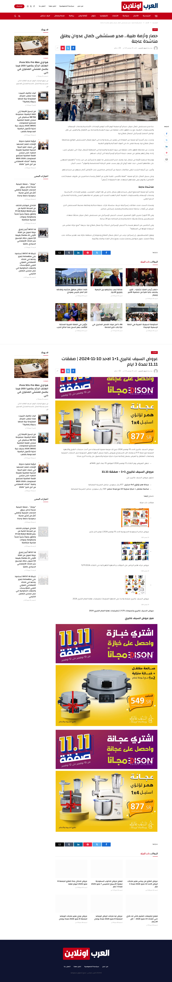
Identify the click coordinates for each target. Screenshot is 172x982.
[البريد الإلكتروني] (166, 159)
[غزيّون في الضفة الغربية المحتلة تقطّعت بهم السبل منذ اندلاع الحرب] (71, 312)
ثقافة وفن (82, 16)
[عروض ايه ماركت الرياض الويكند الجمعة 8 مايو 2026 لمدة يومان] (107, 904)
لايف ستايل (45, 16)
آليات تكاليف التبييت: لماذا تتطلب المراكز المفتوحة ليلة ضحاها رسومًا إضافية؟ (27, 97)
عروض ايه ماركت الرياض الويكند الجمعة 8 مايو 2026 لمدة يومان (108, 917)
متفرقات (154, 352)
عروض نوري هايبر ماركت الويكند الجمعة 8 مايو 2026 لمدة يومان (73, 917)
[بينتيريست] (63, 48)
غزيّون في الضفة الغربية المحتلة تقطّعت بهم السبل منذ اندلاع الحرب (72, 326)
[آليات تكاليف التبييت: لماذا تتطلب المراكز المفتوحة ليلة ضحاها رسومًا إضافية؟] (43, 96)
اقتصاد (115, 16)
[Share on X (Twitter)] (68, 48)
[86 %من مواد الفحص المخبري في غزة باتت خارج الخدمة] (107, 312)
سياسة (126, 16)
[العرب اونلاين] (139, 6)
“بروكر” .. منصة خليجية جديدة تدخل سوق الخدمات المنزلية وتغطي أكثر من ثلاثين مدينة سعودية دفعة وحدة (25, 190)
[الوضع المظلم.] (15, 16)
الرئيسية (146, 16)
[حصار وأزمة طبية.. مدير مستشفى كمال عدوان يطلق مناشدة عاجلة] (106, 87)
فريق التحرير (143, 48)
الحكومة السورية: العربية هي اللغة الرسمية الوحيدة (142, 326)
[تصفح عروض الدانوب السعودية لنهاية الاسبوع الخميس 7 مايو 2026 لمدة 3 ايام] (107, 869)
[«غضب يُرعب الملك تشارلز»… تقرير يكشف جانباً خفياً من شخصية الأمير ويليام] (142, 277)
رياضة (71, 16)
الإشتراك (19, 6)
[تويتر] (166, 140)
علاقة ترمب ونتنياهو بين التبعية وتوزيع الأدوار (109, 291)
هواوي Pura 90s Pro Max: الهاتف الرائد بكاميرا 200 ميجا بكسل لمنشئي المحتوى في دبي (32, 67)
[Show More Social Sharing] (57, 48)
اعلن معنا (52, 6)
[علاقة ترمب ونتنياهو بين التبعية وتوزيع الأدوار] (107, 277)
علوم (93, 16)
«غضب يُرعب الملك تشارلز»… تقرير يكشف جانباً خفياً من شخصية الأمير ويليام (143, 292)
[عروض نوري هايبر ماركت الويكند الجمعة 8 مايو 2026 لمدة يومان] (71, 904)
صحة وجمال (59, 16)
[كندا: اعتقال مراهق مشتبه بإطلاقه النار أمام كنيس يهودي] (71, 277)
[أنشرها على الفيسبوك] (73, 48)
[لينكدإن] (166, 146)
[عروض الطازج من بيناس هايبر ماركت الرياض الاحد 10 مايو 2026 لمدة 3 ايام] (142, 869)
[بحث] (19, 16)
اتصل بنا (42, 6)
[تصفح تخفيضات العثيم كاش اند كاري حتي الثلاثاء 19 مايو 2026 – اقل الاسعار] (142, 904)
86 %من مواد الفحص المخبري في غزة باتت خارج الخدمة (107, 326)
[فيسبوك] (166, 133)
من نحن (80, 6)
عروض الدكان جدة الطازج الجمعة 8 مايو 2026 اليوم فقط (72, 882)
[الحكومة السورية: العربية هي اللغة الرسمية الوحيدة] (142, 312)
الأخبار (136, 16)
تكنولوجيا (104, 16)
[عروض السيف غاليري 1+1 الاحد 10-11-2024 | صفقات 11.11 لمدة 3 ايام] (106, 410)
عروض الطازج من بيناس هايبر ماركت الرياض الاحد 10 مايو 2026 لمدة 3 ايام (142, 884)
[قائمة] (156, 16)
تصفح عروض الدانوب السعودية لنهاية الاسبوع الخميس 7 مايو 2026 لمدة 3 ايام (107, 884)
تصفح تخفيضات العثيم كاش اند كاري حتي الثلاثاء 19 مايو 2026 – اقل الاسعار (142, 919)
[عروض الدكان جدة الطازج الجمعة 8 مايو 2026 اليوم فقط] (71, 869)
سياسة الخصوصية (66, 6)
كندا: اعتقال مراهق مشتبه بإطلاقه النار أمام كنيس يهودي (72, 291)
